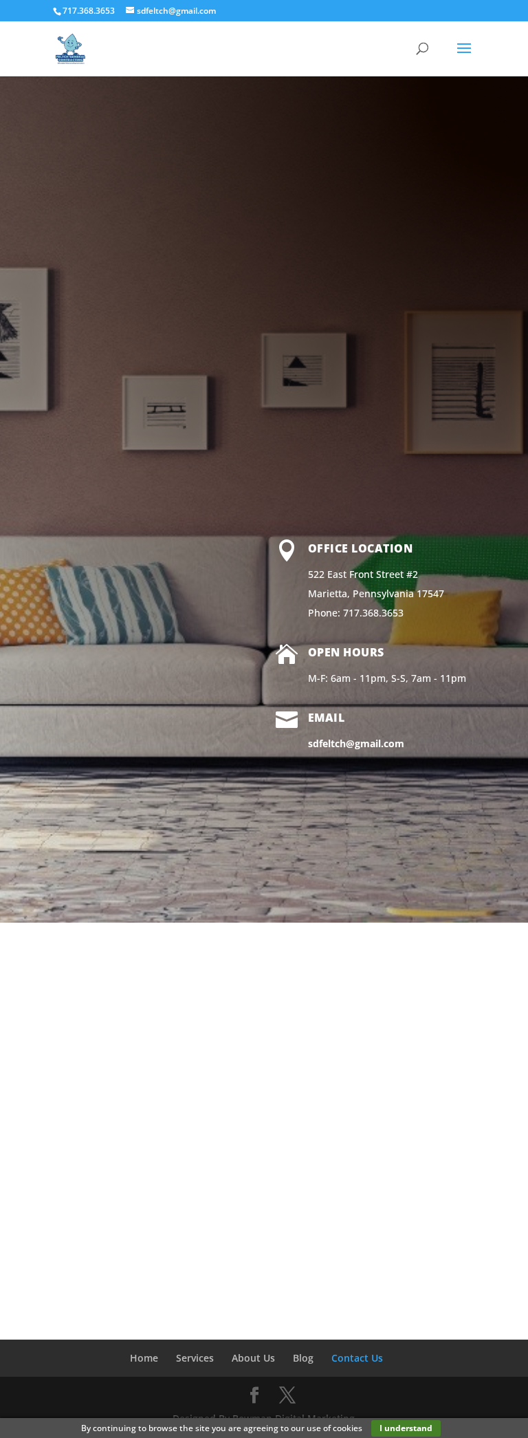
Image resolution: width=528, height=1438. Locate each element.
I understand (406, 1428)
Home (144, 1357)
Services (195, 1357)
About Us (253, 1357)
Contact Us (357, 1357)
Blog (303, 1357)
